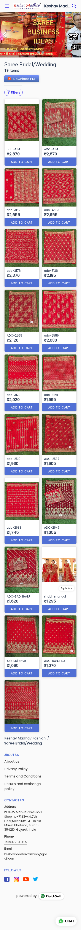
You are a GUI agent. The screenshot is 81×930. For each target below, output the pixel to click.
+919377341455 (15, 842)
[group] (40, 34)
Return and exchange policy (22, 786)
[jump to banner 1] (38, 52)
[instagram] (16, 879)
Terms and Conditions (22, 776)
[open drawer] (7, 6)
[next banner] (76, 34)
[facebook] (6, 879)
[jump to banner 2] (42, 52)
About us (11, 761)
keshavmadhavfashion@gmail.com (25, 856)
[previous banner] (4, 34)
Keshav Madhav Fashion (57, 6)
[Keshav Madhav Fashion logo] (27, 6)
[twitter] (35, 879)
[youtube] (25, 879)
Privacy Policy (16, 769)
